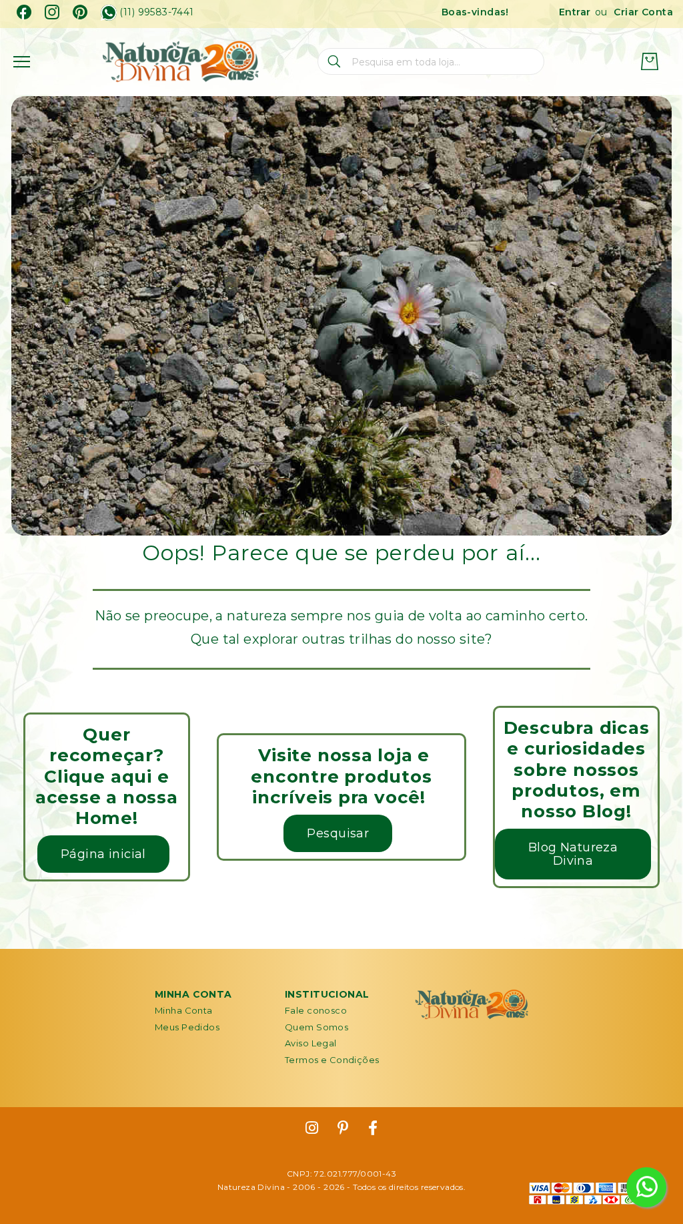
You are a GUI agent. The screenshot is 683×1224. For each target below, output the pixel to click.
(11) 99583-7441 (156, 12)
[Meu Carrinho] (649, 61)
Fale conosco (316, 1010)
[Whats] (109, 13)
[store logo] (180, 61)
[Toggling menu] (21, 61)
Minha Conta (184, 1010)
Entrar (575, 12)
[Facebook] (24, 12)
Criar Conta (643, 12)
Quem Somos (316, 1027)
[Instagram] (52, 12)
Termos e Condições (332, 1059)
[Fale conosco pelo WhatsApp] (646, 1187)
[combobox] (430, 61)
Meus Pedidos (187, 1027)
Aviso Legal (311, 1043)
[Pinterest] (80, 12)
